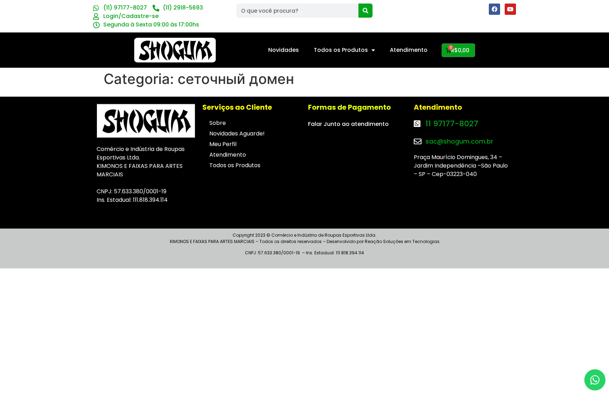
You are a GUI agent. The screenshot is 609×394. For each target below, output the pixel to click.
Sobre (217, 123)
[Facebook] (494, 9)
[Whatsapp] (594, 379)
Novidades (283, 50)
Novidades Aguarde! (237, 133)
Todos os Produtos (341, 50)
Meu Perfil (222, 144)
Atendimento (408, 50)
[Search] (365, 11)
